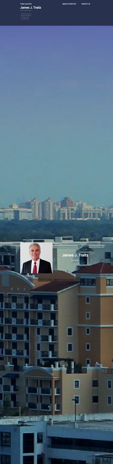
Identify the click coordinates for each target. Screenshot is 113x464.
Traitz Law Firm (26, 4)
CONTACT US (85, 4)
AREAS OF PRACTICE (69, 4)
